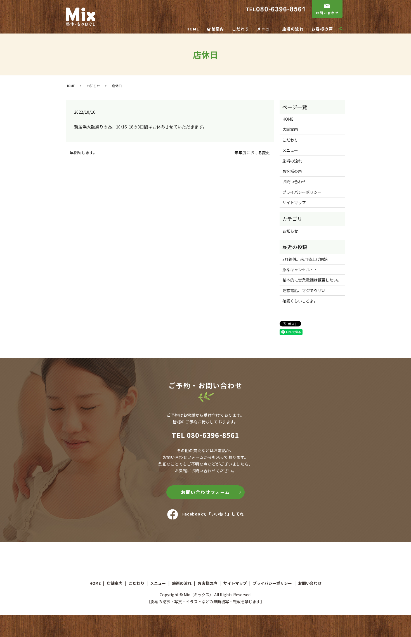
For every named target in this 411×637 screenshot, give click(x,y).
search (343, 29)
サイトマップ (294, 202)
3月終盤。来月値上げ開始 (305, 259)
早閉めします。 (83, 152)
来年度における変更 (252, 152)
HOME (192, 29)
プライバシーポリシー (302, 192)
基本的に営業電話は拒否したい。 (311, 280)
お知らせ (93, 85)
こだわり (240, 29)
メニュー (265, 29)
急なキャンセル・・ (300, 269)
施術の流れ (293, 29)
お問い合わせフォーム (205, 492)
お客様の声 (322, 29)
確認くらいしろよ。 (300, 301)
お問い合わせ (294, 181)
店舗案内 (215, 29)
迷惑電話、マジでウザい (303, 290)
